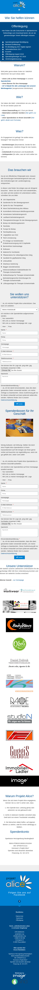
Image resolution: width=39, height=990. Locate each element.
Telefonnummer (7, 358)
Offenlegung (19, 920)
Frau (10, 326)
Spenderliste (6, 81)
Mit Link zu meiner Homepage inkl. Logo (17, 323)
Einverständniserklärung (10, 385)
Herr (4, 326)
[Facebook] (19, 901)
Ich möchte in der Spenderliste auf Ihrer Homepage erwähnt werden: (19, 468)
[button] (19, 9)
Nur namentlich (8, 318)
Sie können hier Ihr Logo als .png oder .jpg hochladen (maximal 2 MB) (16, 367)
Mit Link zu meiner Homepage (13, 321)
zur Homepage (18, 580)
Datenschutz (19, 916)
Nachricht (4, 374)
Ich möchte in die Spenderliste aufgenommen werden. (17, 315)
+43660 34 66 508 (19, 938)
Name (3, 330)
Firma (3, 337)
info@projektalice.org (19, 936)
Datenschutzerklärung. (9, 400)
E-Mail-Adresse (7, 351)
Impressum (19, 918)
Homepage (5, 344)
